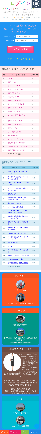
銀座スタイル (12, 82)
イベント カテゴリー (14, 86)
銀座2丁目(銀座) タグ (15, 124)
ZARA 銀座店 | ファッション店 (18, 233)
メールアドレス (9, 36)
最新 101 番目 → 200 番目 (16, 143)
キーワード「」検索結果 (16, 104)
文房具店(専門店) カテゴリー (17, 146)
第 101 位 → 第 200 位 (15, 89)
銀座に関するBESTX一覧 (16, 150)
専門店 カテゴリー (14, 111)
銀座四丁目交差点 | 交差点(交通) (18, 255)
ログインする (20, 49)
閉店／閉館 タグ (13, 135)
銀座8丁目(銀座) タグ (15, 121)
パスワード (10, 40)
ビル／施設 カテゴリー (15, 132)
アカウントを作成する (20, 58)
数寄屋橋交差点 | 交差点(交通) (18, 263)
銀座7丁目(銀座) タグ (15, 93)
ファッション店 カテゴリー (17, 139)
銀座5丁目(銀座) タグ (15, 100)
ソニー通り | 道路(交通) (15, 207)
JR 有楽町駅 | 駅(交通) (15, 259)
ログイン (11, 78)
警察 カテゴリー (13, 128)
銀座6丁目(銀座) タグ (15, 108)
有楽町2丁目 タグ (13, 97)
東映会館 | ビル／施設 (15, 203)
